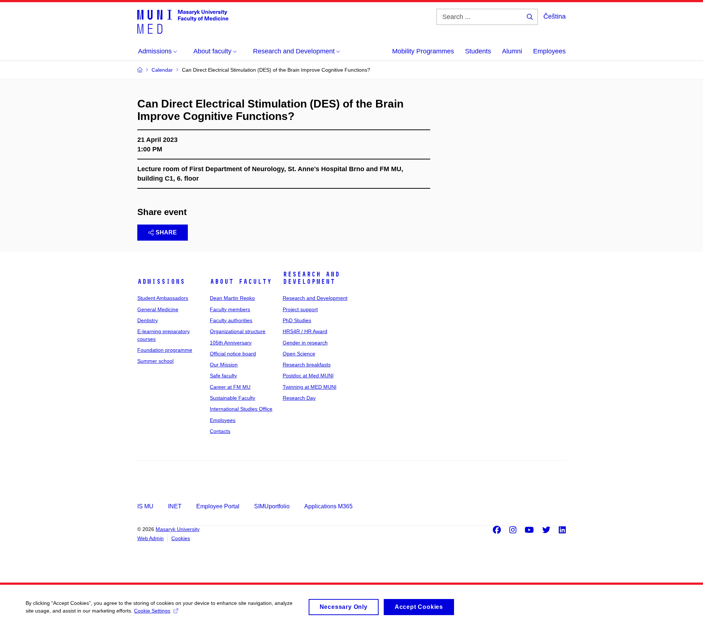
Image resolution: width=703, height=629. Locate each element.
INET (175, 506)
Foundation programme (164, 350)
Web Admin (150, 538)
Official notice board (233, 354)
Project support (300, 309)
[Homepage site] (182, 21)
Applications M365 (328, 506)
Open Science (299, 354)
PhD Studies (297, 320)
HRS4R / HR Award (305, 331)
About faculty (241, 282)
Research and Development (311, 278)
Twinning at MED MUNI (309, 387)
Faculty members (230, 309)
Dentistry (147, 320)
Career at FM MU (230, 387)
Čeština (554, 16)
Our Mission (224, 365)
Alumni (512, 51)
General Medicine (157, 309)
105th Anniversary (231, 343)
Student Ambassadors (162, 298)
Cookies (180, 538)
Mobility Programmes (423, 51)
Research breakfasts (307, 365)
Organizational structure (237, 331)
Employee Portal (217, 506)
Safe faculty (223, 375)
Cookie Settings (152, 611)
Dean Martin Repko (232, 298)
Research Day (299, 398)
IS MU (145, 506)
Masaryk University (178, 529)
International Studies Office (241, 409)
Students (478, 51)
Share (166, 232)
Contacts (220, 431)
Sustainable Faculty (232, 398)
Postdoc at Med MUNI (308, 375)
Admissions (161, 282)
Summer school (155, 361)
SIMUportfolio (272, 506)
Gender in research (305, 343)
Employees (549, 51)
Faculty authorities (231, 320)
